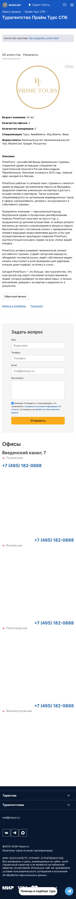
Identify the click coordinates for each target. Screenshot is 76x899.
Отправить (38, 420)
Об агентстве (11, 54)
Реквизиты (30, 54)
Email (14, 365)
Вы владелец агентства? (44, 38)
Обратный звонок (15, 296)
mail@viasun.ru (11, 817)
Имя (13, 339)
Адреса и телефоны (14, 305)
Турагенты (36, 305)
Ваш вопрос (17, 378)
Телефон (15, 352)
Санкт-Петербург (42, 5)
